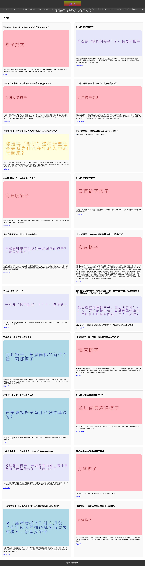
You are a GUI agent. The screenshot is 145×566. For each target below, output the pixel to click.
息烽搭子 (78, 544)
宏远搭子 (78, 281)
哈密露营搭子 (92, 9)
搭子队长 (6, 327)
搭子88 (112, 9)
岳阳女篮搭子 (7, 121)
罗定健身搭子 (15, 9)
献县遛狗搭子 (7, 272)
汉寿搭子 (82, 9)
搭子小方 (88, 11)
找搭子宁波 (6, 442)
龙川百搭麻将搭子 (81, 431)
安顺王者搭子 (71, 11)
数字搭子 (80, 11)
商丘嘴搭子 (6, 225)
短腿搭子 (62, 11)
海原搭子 (78, 375)
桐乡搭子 (47, 9)
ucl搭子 (119, 9)
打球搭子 (78, 496)
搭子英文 (6, 74)
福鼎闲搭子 (79, 65)
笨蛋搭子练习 (73, 9)
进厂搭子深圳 (80, 121)
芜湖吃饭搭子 (136, 9)
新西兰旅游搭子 (103, 9)
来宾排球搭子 (80, 328)
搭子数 (40, 9)
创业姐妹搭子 (56, 9)
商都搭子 (6, 386)
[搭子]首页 (6, 9)
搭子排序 (126, 9)
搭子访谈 (6, 169)
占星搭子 (24, 9)
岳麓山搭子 (6, 488)
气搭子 (65, 9)
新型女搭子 (6, 554)
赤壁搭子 (32, 9)
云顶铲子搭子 (80, 214)
